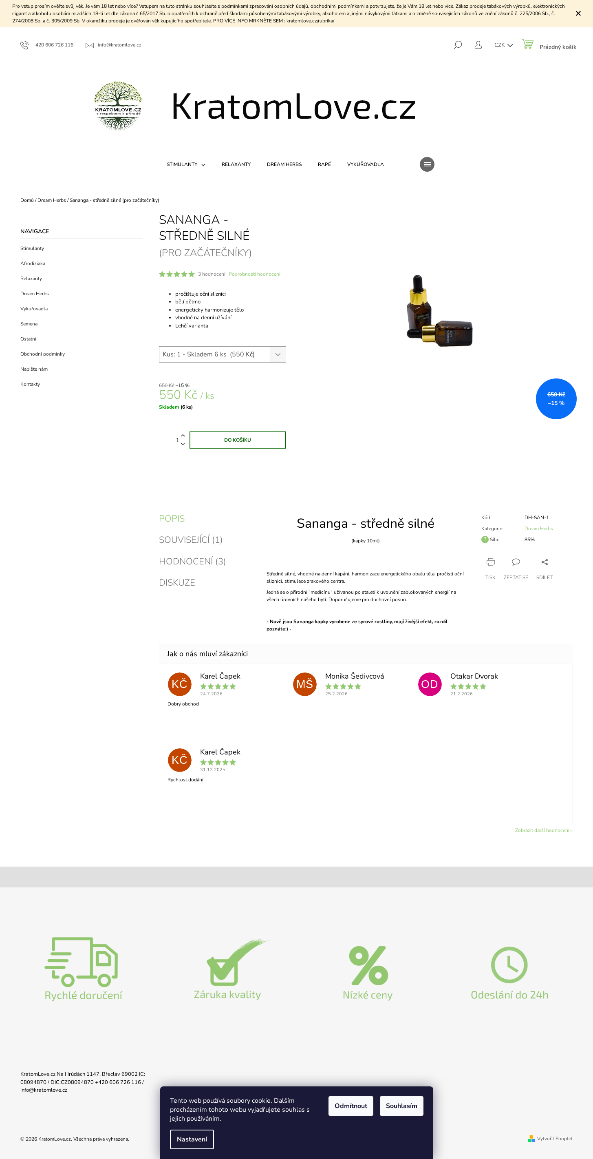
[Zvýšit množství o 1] (183, 435)
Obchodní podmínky (42, 354)
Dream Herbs (34, 293)
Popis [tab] (172, 519)
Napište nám (34, 369)
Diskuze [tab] (177, 583)
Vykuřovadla (34, 308)
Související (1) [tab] (191, 540)
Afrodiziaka (32, 263)
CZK (500, 45)
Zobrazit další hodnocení (542, 830)
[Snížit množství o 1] (183, 444)
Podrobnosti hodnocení (254, 274)
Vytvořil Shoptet (555, 1138)
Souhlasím (401, 1105)
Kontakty (30, 384)
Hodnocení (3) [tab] (192, 561)
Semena (28, 324)
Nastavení (192, 1139)
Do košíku (237, 440)
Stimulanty (32, 248)
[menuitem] (186, 164)
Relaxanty (31, 278)
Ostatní (28, 339)
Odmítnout (351, 1105)
